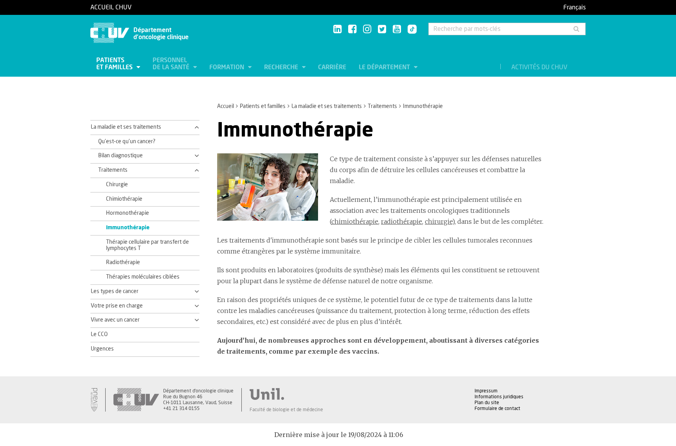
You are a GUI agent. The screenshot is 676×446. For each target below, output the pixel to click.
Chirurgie (117, 184)
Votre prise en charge (117, 306)
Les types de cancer (114, 291)
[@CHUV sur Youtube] (397, 29)
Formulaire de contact (497, 408)
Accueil (225, 106)
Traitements (382, 106)
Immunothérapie (127, 227)
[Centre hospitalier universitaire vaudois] (136, 400)
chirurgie (438, 221)
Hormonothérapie (127, 213)
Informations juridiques (499, 396)
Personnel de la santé (172, 63)
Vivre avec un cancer (115, 320)
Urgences (102, 349)
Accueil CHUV (110, 7)
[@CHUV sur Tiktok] (410, 30)
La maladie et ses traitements (326, 106)
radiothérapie (401, 221)
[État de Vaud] (93, 400)
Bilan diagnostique (120, 155)
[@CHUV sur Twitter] (382, 29)
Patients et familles (115, 63)
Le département (385, 67)
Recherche (282, 67)
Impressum (486, 390)
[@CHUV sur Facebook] (352, 29)
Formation (227, 67)
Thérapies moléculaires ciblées (143, 277)
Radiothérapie (123, 262)
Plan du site (487, 402)
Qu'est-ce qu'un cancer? (126, 141)
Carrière (332, 67)
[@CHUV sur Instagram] (367, 29)
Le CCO (99, 334)
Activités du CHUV (539, 67)
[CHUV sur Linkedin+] (337, 29)
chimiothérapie (354, 221)
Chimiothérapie (124, 199)
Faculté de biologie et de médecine (286, 409)
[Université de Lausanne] (286, 394)
